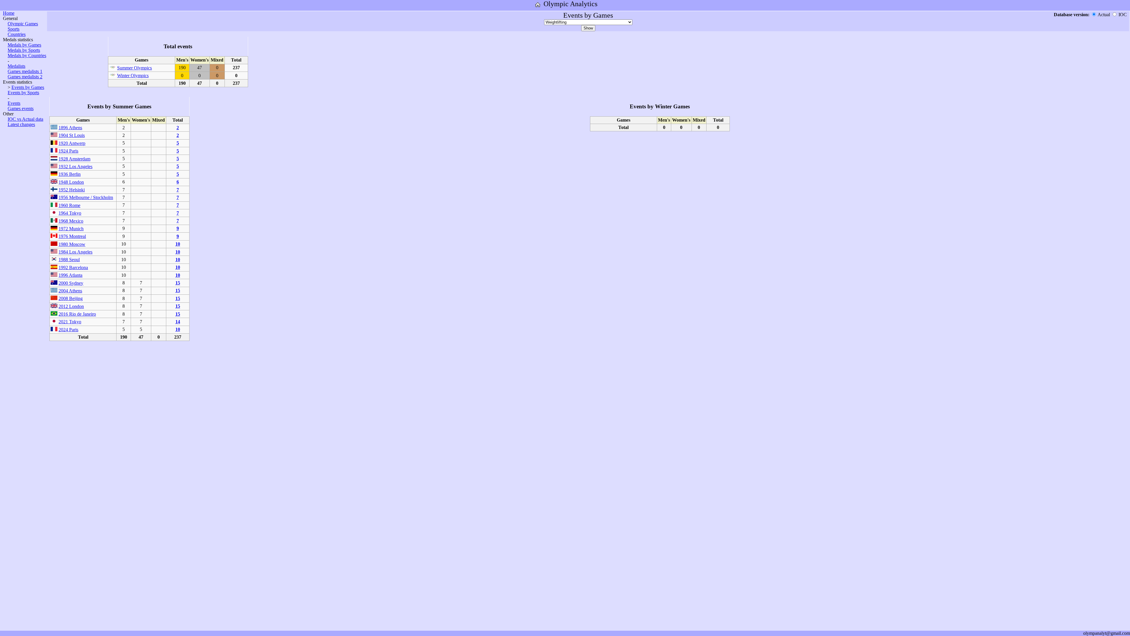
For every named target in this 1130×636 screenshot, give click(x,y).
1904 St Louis (72, 135)
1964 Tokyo (70, 213)
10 (177, 243)
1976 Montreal (72, 236)
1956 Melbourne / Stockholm (86, 197)
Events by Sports (23, 92)
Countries (17, 34)
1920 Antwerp (72, 143)
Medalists (16, 66)
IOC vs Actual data (25, 119)
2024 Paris (68, 329)
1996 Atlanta (70, 275)
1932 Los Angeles (75, 166)
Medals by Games (24, 44)
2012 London (71, 306)
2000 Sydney (71, 283)
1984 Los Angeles (75, 251)
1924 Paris (68, 150)
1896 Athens (70, 127)
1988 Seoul (69, 259)
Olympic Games (23, 23)
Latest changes (21, 124)
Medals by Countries (27, 55)
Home (8, 13)
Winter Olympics (133, 75)
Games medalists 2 (25, 76)
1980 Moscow (72, 244)
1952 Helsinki (72, 189)
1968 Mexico (71, 220)
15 (177, 282)
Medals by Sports (24, 50)
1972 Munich (71, 228)
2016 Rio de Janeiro (77, 314)
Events (14, 103)
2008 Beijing (71, 298)
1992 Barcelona (73, 267)
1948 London (71, 182)
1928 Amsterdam (74, 158)
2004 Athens (70, 290)
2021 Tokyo (70, 321)
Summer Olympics (134, 67)
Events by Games (27, 87)
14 (177, 321)
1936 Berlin (70, 174)
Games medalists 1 (25, 71)
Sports (13, 29)
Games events (21, 108)
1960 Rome (69, 205)
